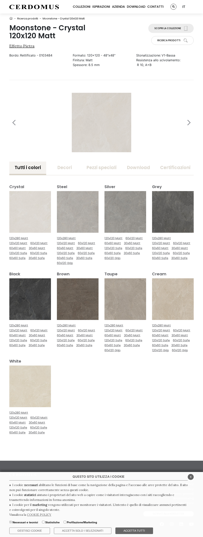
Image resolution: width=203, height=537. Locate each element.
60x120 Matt (39, 243)
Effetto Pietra (21, 45)
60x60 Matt (17, 248)
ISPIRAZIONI (101, 6)
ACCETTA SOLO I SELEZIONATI (82, 530)
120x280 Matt (18, 238)
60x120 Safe (38, 253)
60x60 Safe (17, 258)
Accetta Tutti (134, 530)
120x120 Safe (18, 253)
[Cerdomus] (34, 7)
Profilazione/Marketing (82, 522)
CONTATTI (155, 6)
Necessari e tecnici (25, 522)
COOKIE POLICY (39, 515)
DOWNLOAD (136, 6)
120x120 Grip (160, 350)
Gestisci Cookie (29, 530)
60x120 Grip (65, 263)
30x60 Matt (37, 248)
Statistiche (52, 522)
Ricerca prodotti (27, 18)
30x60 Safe (37, 258)
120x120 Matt (18, 243)
